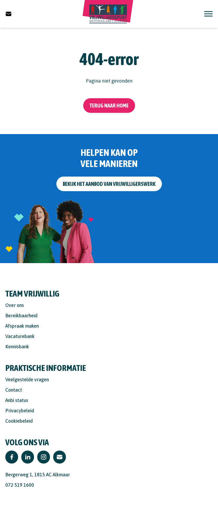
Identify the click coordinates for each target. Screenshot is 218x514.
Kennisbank (17, 346)
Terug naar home (109, 105)
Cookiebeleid (19, 421)
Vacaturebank (20, 336)
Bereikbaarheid (21, 315)
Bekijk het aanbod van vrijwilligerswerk (109, 184)
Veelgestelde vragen (27, 379)
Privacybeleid (19, 410)
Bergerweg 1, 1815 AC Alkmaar (37, 474)
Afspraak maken (22, 326)
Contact (13, 390)
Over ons (14, 305)
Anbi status (16, 400)
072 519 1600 (19, 485)
